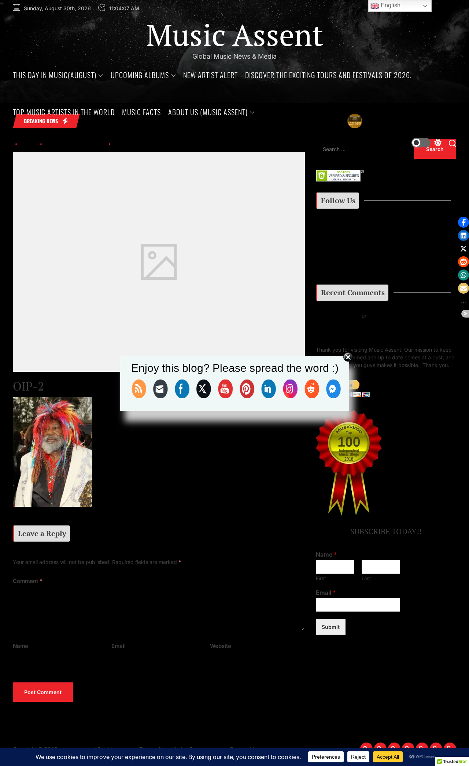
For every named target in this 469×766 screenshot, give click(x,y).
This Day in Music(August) (54, 74)
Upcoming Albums (140, 74)
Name (20, 645)
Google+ (339, 266)
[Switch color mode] (426, 142)
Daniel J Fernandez (339, 315)
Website (220, 645)
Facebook (334, 248)
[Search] (452, 143)
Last (366, 578)
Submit (331, 627)
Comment (28, 581)
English (389, 5)
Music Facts (141, 111)
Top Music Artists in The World (64, 111)
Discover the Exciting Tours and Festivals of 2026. (328, 74)
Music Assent (234, 34)
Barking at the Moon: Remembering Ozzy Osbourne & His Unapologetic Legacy (385, 327)
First (321, 578)
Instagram (337, 230)
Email (118, 645)
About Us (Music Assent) (208, 111)
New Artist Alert (210, 74)
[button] (463, 222)
